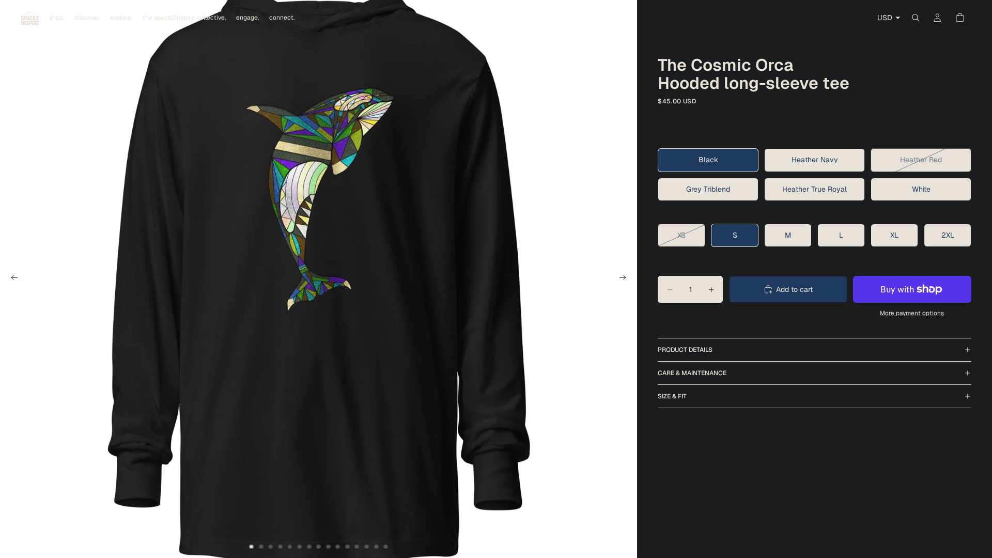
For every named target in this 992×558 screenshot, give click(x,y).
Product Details (685, 350)
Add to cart (794, 289)
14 (376, 546)
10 (338, 546)
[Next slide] (625, 279)
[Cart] (960, 17)
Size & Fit (672, 396)
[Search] (915, 17)
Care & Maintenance (692, 373)
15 (386, 546)
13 (366, 546)
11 (347, 546)
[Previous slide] (11, 279)
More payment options (912, 313)
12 (357, 546)
